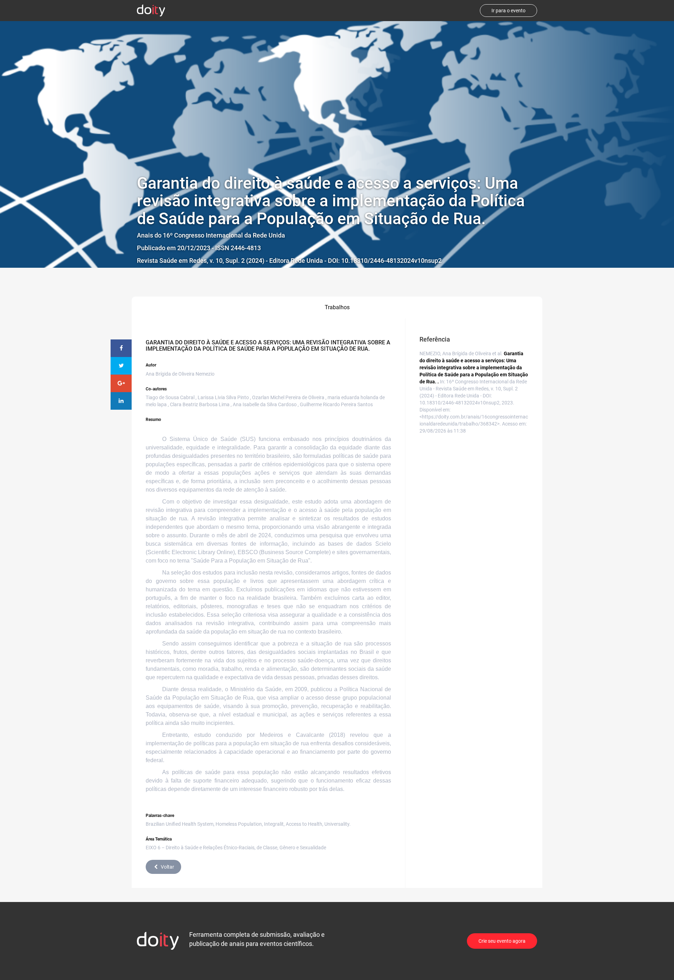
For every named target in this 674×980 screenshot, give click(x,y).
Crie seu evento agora (502, 941)
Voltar (167, 867)
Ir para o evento (508, 10)
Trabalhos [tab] (337, 307)
